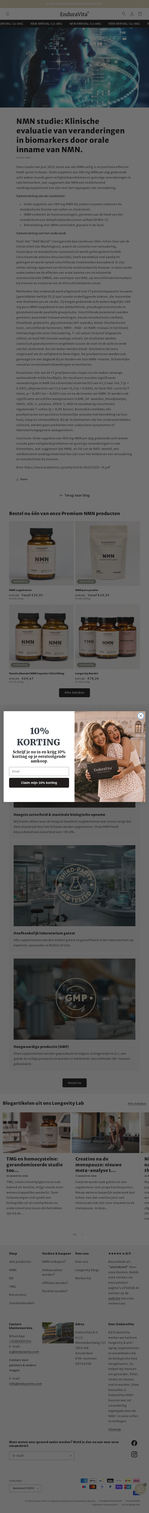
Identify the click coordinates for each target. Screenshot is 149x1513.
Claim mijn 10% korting (39, 783)
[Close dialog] (141, 716)
